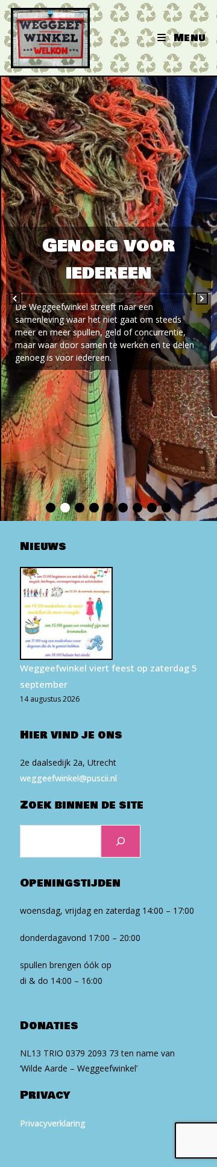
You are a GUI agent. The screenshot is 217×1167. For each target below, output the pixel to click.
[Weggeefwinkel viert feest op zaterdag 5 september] (66, 613)
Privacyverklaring (53, 1123)
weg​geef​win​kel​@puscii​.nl (68, 778)
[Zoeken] (120, 841)
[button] (15, 299)
